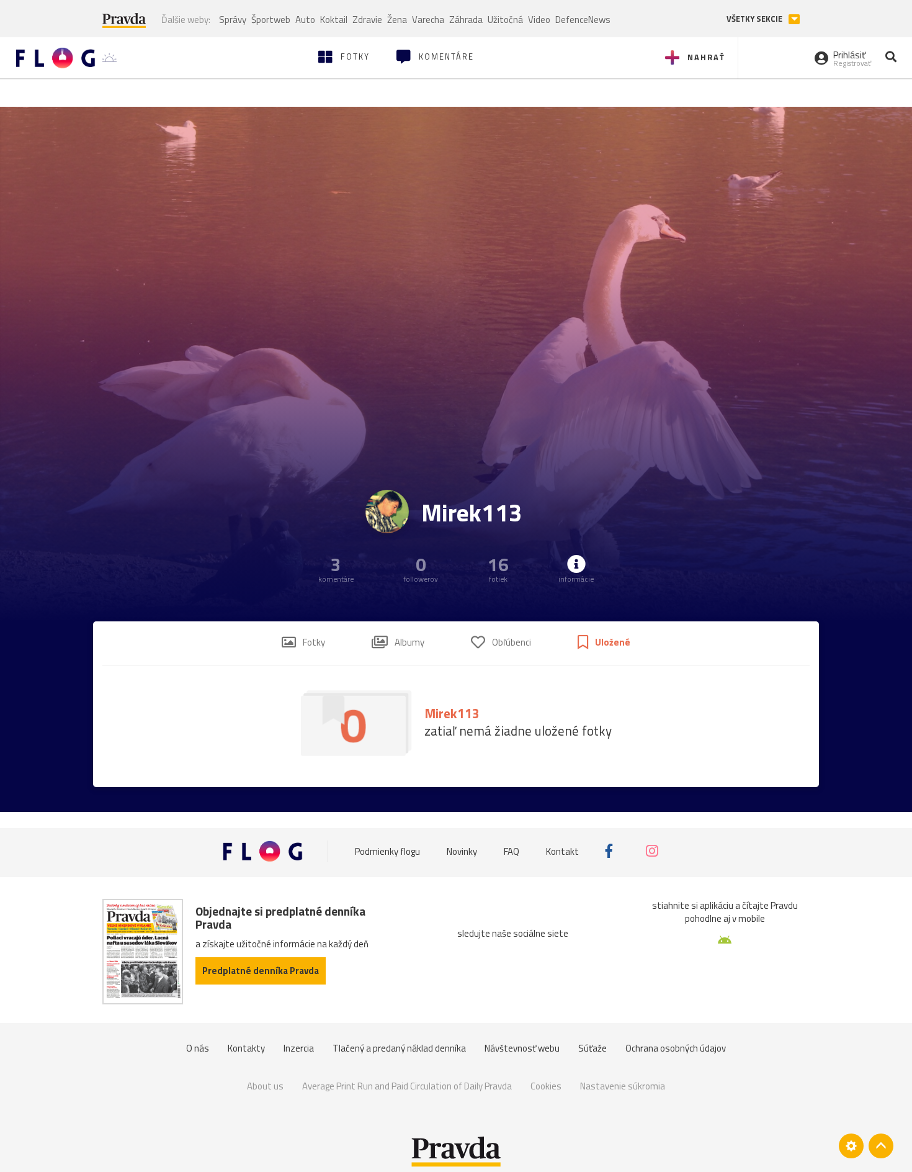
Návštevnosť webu (522, 1048)
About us (265, 1086)
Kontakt (562, 851)
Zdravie (367, 19)
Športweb (270, 19)
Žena (397, 19)
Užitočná (505, 19)
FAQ (511, 851)
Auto (305, 19)
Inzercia (299, 1048)
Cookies (545, 1086)
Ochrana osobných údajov (675, 1048)
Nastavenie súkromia (622, 1086)
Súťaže (592, 1048)
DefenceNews (582, 19)
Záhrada (466, 19)
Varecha (428, 19)
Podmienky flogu (387, 851)
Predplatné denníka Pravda (260, 970)
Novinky (462, 851)
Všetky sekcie (755, 19)
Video (539, 19)
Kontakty (246, 1048)
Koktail (333, 19)
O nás (197, 1048)
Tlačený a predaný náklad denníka (399, 1048)
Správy (232, 19)
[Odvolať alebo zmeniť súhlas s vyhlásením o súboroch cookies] (851, 1146)
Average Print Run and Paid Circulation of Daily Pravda (407, 1086)
